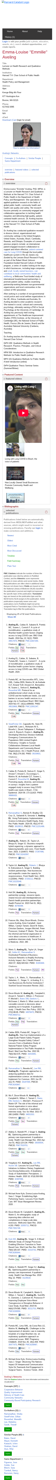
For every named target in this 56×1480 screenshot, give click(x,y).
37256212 (29, 879)
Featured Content (13, 374)
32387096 (19, 1179)
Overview (9, 179)
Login (5, 41)
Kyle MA (12, 1239)
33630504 (39, 1143)
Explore (8, 1405)
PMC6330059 (14, 1311)
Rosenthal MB (15, 690)
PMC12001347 (32, 706)
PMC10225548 (15, 881)
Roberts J (33, 865)
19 (29, 1314)
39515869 (13, 706)
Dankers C (34, 999)
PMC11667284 (32, 641)
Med (17, 713)
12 (29, 1149)
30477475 (13, 1344)
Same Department (12, 161)
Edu (17, 1318)
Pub (22, 648)
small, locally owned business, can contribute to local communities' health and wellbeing (22, 274)
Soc (23, 1121)
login (38, 528)
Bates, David (9, 1438)
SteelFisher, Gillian (12, 1416)
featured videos (22, 170)
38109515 (19, 826)
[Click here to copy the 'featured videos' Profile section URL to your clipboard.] (46, 379)
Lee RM (37, 1068)
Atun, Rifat (8, 1449)
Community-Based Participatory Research (22, 1400)
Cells (22, 651)
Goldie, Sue (9, 1465)
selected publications (12, 511)
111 (28, 1088)
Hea (17, 1022)
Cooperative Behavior (13, 1390)
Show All (12, 617)
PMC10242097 (22, 854)
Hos (23, 1152)
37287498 (39, 852)
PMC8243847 (14, 1084)
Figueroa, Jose (10, 1462)
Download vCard (9, 120)
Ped (17, 1186)
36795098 (19, 906)
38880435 (13, 795)
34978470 (30, 1012)
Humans (15, 651)
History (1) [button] (10, 37)
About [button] (25, 31)
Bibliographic (11, 506)
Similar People (34, 158)
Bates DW (24, 999)
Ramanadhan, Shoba (13, 1414)
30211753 (32, 1308)
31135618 (26, 1278)
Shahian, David (10, 1446)
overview (8, 170)
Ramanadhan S (15, 813)
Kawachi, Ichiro (10, 1443)
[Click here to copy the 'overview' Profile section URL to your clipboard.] (46, 183)
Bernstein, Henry (11, 1473)
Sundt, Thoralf (10, 1425)
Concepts (9, 158)
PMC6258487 (31, 1344)
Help (40, 31)
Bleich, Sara (9, 1468)
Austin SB (13, 1165)
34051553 (30, 1114)
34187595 (26, 1082)
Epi (17, 648)
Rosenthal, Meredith (13, 1419)
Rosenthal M (23, 779)
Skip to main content (12, 3)
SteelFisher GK (15, 724)
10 (29, 1118)
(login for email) (23, 120)
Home (10, 31)
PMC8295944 (14, 1252)
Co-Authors (21, 158)
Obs (17, 1351)
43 (29, 830)
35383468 (40, 963)
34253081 (32, 1054)
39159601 (36, 753)
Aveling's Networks (10, 153)
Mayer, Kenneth (11, 1441)
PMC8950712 (14, 1015)
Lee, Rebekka (10, 1422)
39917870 (13, 641)
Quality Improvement (13, 1392)
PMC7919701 (22, 1145)
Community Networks (13, 1398)
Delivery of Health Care (14, 1395)
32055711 (25, 1225)
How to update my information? (26, 148)
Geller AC (16, 952)
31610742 (32, 1250)
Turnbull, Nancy (11, 1470)
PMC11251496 (38, 826)
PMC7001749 (14, 1228)
